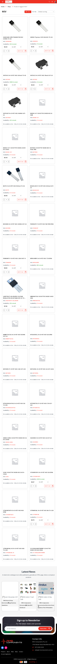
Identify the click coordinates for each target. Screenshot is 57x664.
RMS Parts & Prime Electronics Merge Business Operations (9, 603)
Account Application (6, 654)
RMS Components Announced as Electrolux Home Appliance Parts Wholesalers (46, 605)
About (8, 651)
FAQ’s (12, 651)
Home (2, 6)
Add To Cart (20, 50)
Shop (9, 6)
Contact (21, 651)
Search (49, 1)
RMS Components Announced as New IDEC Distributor (26, 605)
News (16, 651)
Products (3, 651)
